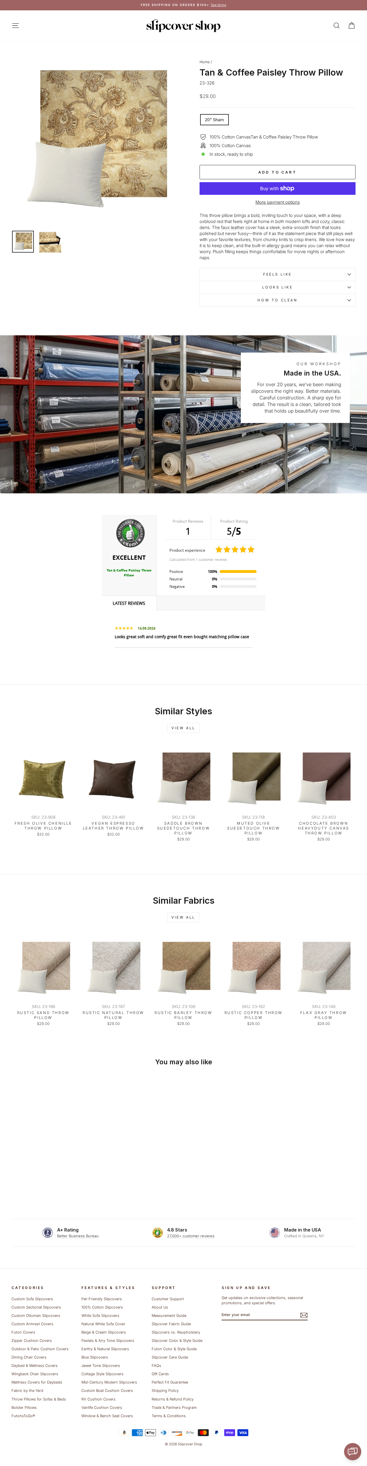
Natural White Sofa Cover (103, 1324)
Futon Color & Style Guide (174, 1349)
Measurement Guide (169, 1315)
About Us (160, 1307)
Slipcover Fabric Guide (171, 1324)
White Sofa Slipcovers (100, 1315)
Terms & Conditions (169, 1416)
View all (183, 728)
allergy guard (279, 245)
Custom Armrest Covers (32, 1324)
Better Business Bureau (78, 1236)
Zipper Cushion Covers (31, 1340)
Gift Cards (160, 1374)
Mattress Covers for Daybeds (36, 1382)
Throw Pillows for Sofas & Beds (38, 1399)
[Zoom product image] (95, 141)
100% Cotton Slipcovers (102, 1307)
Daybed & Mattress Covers (34, 1365)
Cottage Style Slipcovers (102, 1374)
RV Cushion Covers (98, 1399)
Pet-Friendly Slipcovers (101, 1299)
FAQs (156, 1365)
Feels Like (277, 274)
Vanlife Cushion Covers (101, 1407)
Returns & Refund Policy (173, 1399)
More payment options (277, 202)
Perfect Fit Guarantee (170, 1382)
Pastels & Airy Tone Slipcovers (107, 1340)
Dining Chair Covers (28, 1357)
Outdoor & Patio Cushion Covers (40, 1349)
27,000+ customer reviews (190, 1236)
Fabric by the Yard (27, 1390)
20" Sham (214, 119)
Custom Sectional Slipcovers (36, 1307)
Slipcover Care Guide (170, 1357)
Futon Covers (23, 1332)
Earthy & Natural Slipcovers (105, 1349)
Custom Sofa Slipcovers (32, 1299)
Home (205, 62)
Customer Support (168, 1299)
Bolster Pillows (24, 1407)
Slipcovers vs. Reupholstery (176, 1332)
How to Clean (277, 300)
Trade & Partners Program (174, 1407)
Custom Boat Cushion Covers (107, 1390)
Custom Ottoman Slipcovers (35, 1315)
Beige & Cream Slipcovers (103, 1332)
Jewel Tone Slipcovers (100, 1365)
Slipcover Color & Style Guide (177, 1340)
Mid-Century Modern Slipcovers (109, 1382)
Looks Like (277, 287)
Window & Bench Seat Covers (107, 1416)
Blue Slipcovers (94, 1357)
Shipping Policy (165, 1390)
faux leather (232, 227)
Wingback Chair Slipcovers (34, 1374)
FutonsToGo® (23, 1416)
